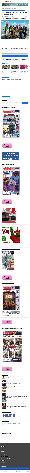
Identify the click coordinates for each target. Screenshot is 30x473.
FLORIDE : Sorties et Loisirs (7, 8)
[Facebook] (5, 18)
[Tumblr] (10, 18)
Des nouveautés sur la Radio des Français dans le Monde (13, 383)
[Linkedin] (9, 18)
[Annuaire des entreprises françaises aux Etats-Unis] (15, 4)
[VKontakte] (16, 18)
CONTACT (28, 471)
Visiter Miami (3, 424)
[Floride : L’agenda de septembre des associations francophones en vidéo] (6, 67)
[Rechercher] (3, 1)
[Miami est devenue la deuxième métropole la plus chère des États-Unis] (4, 400)
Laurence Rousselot (5, 16)
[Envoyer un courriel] (7, 16)
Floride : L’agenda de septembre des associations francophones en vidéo (6, 71)
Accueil (3, 8)
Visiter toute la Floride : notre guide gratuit (7, 429)
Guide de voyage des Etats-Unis (4, 449)
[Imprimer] (25, 18)
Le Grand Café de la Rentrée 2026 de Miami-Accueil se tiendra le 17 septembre (14, 71)
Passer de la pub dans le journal (4, 454)
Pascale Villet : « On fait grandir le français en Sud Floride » (13, 376)
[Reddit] (14, 18)
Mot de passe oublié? (27, 464)
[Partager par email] (23, 18)
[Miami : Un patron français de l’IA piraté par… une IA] (4, 394)
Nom (2, 88)
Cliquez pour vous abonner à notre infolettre (6, 458)
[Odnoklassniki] (17, 18)
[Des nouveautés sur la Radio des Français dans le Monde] (4, 384)
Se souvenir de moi (3, 466)
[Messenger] (21, 18)
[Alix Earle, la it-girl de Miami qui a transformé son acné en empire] (4, 391)
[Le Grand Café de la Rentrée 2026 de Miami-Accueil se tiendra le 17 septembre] (15, 67)
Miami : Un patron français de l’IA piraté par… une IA (12, 393)
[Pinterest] (12, 18)
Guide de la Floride (3, 451)
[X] (7, 18)
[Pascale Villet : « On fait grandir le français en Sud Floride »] (4, 377)
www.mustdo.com (4, 49)
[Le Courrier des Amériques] (7, 1)
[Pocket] (19, 18)
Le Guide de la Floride (23, 471)
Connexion (15, 468)
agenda (25, 44)
